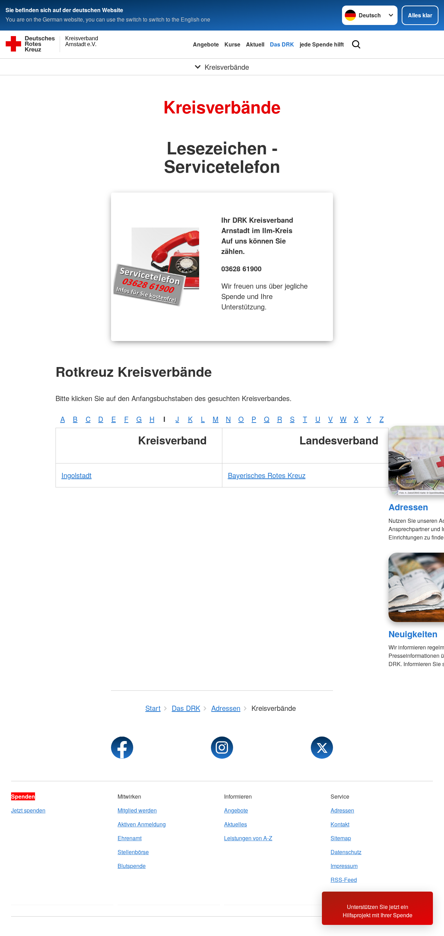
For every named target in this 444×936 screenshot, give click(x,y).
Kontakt (340, 824)
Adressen (408, 507)
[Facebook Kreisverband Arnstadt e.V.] (122, 748)
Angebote (206, 44)
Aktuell (255, 44)
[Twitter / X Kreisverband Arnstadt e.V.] (322, 748)
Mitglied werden (137, 810)
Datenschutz (346, 852)
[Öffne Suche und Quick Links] (356, 44)
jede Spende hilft (322, 44)
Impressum (344, 866)
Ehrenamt (130, 838)
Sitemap (341, 838)
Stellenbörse (133, 852)
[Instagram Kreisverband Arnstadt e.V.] (222, 748)
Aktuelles (235, 824)
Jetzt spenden (28, 810)
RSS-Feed (344, 880)
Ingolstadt (76, 475)
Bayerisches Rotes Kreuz (267, 475)
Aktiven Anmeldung (142, 824)
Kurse (232, 44)
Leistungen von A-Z (248, 838)
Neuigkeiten (412, 634)
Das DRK (282, 44)
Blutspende (132, 866)
